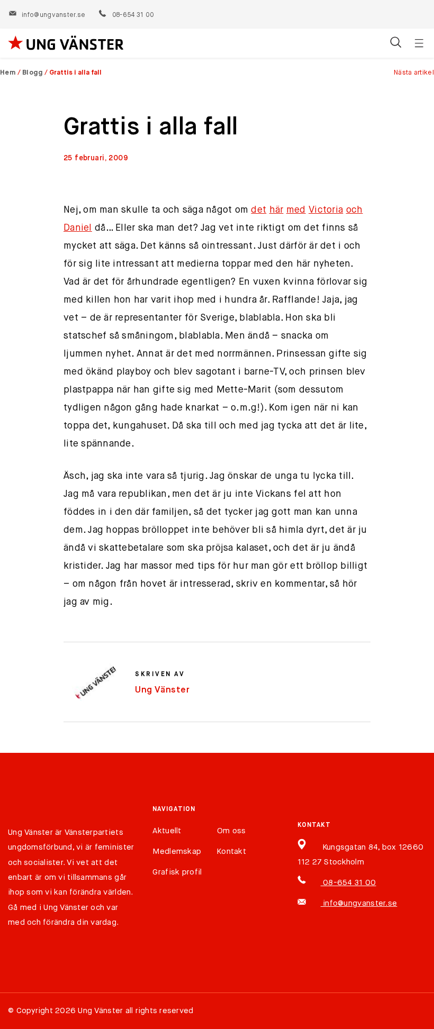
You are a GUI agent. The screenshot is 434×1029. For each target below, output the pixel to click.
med (296, 210)
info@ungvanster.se (53, 15)
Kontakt (231, 851)
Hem (8, 72)
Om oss (231, 831)
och (354, 210)
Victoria (326, 210)
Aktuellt (166, 831)
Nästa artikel (414, 72)
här (276, 210)
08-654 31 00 (133, 15)
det (258, 210)
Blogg (32, 72)
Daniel (78, 228)
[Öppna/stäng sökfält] (395, 43)
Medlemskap (176, 851)
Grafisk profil (177, 872)
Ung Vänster (162, 690)
